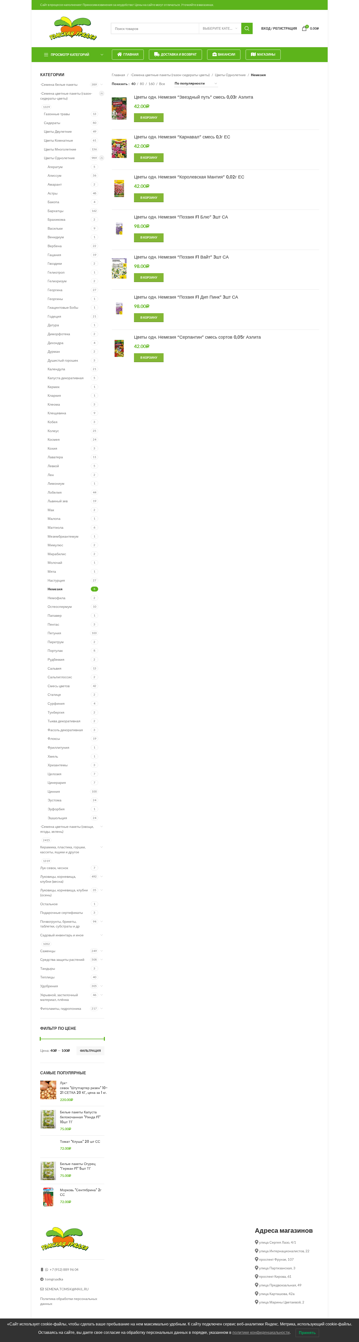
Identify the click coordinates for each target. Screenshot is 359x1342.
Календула (56, 369)
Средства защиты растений (62, 959)
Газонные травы (57, 114)
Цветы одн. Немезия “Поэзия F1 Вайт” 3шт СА (182, 257)
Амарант (55, 184)
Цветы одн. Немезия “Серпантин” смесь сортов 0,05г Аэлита (197, 337)
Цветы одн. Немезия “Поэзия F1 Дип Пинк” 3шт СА (186, 297)
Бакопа (53, 202)
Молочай (55, 562)
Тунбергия (56, 712)
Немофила (56, 598)
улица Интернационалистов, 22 (283, 1251)
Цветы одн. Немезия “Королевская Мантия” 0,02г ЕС (189, 177)
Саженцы (47, 951)
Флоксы (54, 738)
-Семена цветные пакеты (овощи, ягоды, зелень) (67, 829)
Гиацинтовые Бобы (63, 307)
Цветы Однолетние (59, 158)
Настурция (56, 580)
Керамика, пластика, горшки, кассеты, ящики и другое (63, 849)
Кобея (52, 422)
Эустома (54, 800)
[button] (149, 117)
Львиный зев (58, 501)
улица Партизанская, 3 (276, 1268)
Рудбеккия (56, 659)
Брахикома (56, 219)
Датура (53, 325)
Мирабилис (57, 554)
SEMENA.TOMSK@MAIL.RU (67, 1289)
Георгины (55, 299)
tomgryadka (54, 1279)
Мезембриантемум (63, 536)
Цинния (54, 791)
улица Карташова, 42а (276, 1294)
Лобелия (55, 492)
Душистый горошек (63, 360)
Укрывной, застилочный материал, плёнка (59, 997)
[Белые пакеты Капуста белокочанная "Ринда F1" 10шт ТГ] (48, 1120)
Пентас (53, 624)
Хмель (53, 756)
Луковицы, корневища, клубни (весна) (58, 878)
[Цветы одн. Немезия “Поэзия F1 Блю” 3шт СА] (119, 228)
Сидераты (52, 123)
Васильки (55, 228)
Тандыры (47, 968)
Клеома (54, 404)
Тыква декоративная (64, 721)
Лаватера (55, 457)
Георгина (55, 290)
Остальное (49, 904)
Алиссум (54, 175)
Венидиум (56, 237)
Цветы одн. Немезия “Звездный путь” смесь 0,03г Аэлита (194, 97)
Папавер (55, 615)
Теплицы (47, 977)
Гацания (54, 255)
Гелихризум (57, 281)
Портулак (55, 650)
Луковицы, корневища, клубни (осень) (64, 892)
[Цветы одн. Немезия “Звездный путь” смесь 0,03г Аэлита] (119, 110)
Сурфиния (56, 703)
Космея (54, 439)
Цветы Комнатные (58, 140)
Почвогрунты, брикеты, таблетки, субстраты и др (60, 923)
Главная (130, 54)
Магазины (266, 54)
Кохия (52, 448)
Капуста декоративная (66, 378)
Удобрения (49, 986)
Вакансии (226, 54)
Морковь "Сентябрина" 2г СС (80, 1192)
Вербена (55, 246)
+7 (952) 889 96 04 (64, 1269)
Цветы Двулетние (58, 131)
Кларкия (54, 395)
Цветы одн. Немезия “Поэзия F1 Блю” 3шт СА (181, 217)
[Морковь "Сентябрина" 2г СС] (48, 1197)
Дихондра (55, 343)
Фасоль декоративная (65, 730)
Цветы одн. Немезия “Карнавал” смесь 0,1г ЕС (182, 137)
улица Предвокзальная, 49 (280, 1285)
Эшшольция (57, 818)
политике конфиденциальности (261, 1332)
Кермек (53, 387)
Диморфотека (59, 334)
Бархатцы (55, 211)
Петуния (54, 633)
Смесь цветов (59, 686)
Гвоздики (55, 263)
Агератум (55, 167)
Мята (52, 571)
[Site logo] (73, 28)
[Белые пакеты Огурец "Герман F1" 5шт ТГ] (48, 1171)
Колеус (53, 431)
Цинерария (57, 782)
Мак (51, 510)
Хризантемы (58, 765)
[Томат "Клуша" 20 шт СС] (48, 1146)
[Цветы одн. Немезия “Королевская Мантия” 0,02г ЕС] (119, 188)
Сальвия (54, 668)
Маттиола (55, 527)
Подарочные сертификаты (61, 912)
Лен (51, 475)
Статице (54, 694)
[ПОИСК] (247, 28)
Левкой (53, 466)
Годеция (54, 316)
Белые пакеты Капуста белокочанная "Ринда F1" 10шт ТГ (80, 1117)
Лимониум (56, 483)
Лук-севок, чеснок (54, 868)
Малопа (54, 518)
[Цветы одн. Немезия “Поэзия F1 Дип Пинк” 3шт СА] (119, 308)
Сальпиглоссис (60, 677)
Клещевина (57, 413)
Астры (52, 193)
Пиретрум (56, 642)
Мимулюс (55, 545)
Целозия (54, 774)
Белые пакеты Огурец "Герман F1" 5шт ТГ (77, 1166)
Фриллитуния (58, 747)
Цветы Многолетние (60, 149)
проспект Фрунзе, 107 (276, 1259)
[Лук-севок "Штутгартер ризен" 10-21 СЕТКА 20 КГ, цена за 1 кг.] (48, 1091)
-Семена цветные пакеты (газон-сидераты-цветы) (66, 95)
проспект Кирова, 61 (274, 1276)
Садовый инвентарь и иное (62, 935)
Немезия (55, 589)
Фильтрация (90, 1051)
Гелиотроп (56, 272)
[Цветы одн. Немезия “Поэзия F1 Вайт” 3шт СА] (119, 268)
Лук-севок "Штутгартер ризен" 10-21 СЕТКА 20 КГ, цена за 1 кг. (84, 1088)
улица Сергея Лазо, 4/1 (277, 1242)
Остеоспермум (60, 606)
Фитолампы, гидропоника (60, 1008)
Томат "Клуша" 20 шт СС (80, 1141)
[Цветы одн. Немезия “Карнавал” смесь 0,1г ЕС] (119, 148)
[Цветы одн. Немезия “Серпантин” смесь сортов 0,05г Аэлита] (119, 348)
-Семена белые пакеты (58, 84)
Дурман (54, 351)
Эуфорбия (56, 809)
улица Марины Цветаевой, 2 (281, 1302)
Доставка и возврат (179, 54)
